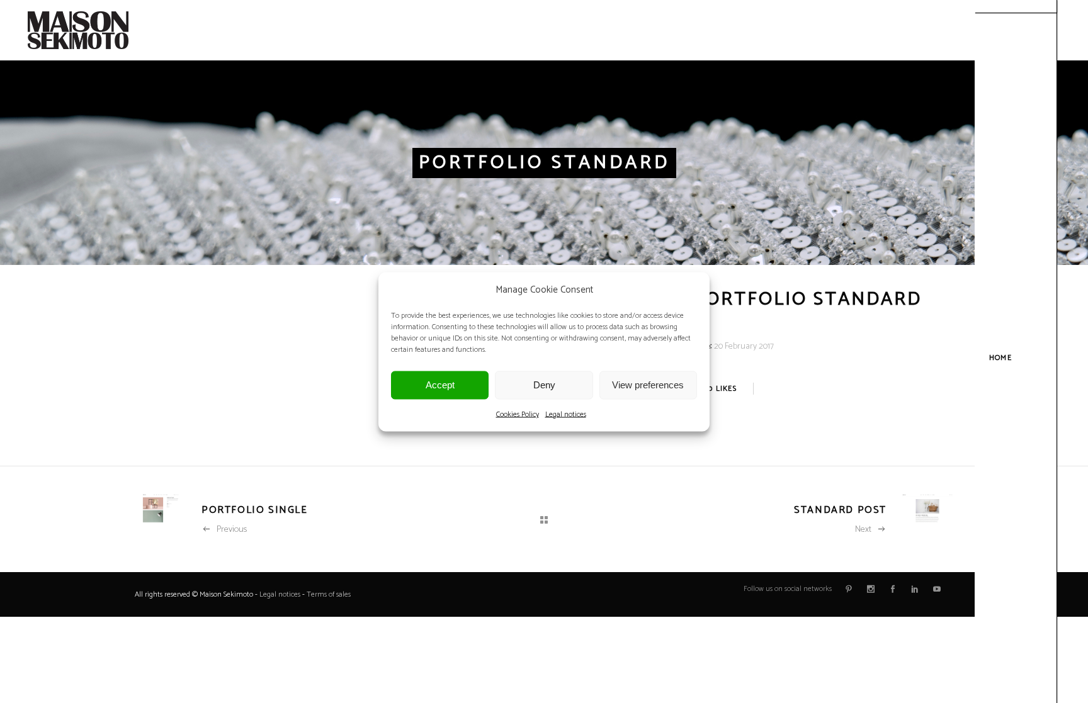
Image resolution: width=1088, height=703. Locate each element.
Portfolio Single (254, 510)
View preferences (648, 385)
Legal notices (565, 414)
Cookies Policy (517, 414)
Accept (440, 385)
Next (863, 529)
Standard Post (840, 510)
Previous (232, 529)
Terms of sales (329, 594)
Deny (544, 385)
